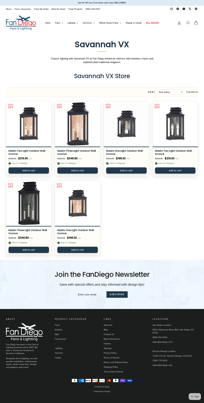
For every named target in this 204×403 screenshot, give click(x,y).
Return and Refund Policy (116, 362)
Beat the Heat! (58, 9)
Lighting (72, 23)
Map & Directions (112, 339)
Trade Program (75, 9)
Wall (57, 334)
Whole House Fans (109, 23)
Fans (58, 23)
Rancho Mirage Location (164, 351)
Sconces (59, 353)
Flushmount (60, 339)
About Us (108, 325)
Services (87, 23)
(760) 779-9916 (159, 360)
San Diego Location (161, 325)
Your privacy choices (113, 371)
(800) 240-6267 (93, 9)
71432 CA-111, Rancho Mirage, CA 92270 (172, 356)
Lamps (58, 357)
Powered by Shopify (102, 391)
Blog (106, 329)
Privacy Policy (110, 353)
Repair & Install (133, 23)
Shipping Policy (111, 367)
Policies (107, 343)
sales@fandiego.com (162, 342)
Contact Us (109, 334)
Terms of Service (111, 357)
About (8, 9)
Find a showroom (22, 9)
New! (48, 23)
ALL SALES (152, 23)
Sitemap (107, 348)
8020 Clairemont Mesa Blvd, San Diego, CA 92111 (173, 331)
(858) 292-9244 (159, 337)
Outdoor (59, 329)
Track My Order (41, 9)
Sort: (152, 92)
